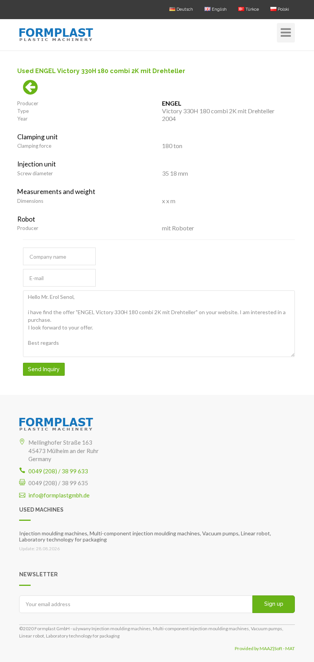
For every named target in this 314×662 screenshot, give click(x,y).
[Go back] (30, 91)
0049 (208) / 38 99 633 (58, 471)
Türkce (251, 9)
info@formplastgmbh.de (59, 495)
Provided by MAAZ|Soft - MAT (265, 648)
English (219, 9)
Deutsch (184, 9)
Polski (282, 9)
